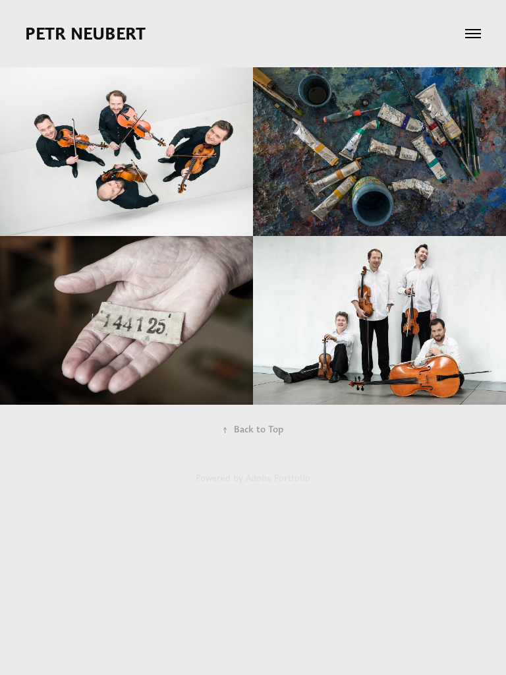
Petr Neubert (87, 33)
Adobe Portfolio (278, 478)
